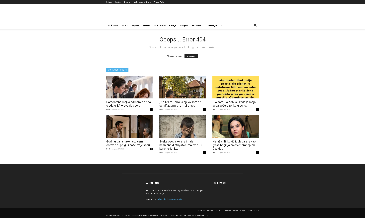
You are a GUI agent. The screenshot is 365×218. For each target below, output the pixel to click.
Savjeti (184, 25)
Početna (109, 2)
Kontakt (118, 2)
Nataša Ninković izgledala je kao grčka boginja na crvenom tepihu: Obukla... (234, 145)
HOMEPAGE (191, 56)
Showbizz (197, 25)
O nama (127, 2)
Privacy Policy (159, 2)
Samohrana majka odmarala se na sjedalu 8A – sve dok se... (128, 103)
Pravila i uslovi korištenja (141, 2)
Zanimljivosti (214, 25)
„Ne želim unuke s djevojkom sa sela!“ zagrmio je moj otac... (180, 103)
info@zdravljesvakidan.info (169, 199)
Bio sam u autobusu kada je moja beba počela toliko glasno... (234, 103)
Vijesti (135, 25)
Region (146, 25)
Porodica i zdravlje (165, 25)
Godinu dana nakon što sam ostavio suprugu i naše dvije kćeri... (129, 143)
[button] (255, 25)
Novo (125, 25)
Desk (108, 109)
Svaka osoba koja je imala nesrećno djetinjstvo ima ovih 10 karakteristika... (180, 145)
